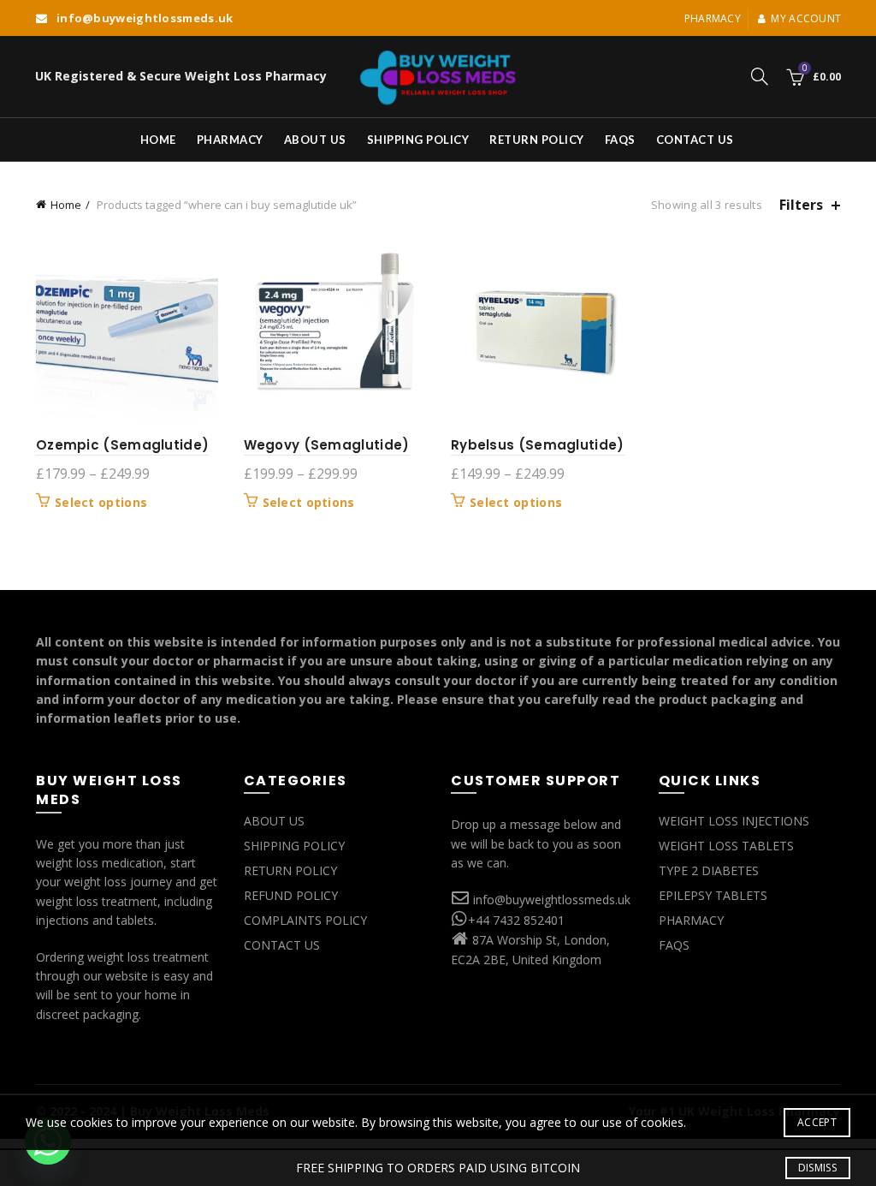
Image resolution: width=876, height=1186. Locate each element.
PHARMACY (691, 920)
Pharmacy (712, 18)
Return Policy (536, 139)
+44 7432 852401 (516, 920)
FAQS (620, 139)
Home (158, 139)
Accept (817, 1122)
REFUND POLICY (291, 895)
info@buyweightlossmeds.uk (551, 899)
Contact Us (695, 139)
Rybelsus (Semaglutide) (537, 445)
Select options (101, 502)
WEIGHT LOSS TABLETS (726, 845)
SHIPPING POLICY (294, 845)
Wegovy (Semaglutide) (327, 445)
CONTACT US (282, 945)
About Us (315, 139)
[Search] (759, 76)
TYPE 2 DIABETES (709, 870)
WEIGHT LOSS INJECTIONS (734, 821)
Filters (801, 205)
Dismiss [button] (817, 1167)
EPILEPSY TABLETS (713, 895)
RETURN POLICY (290, 870)
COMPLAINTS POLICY (305, 920)
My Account (806, 18)
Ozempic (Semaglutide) (122, 445)
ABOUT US (274, 821)
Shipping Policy (418, 139)
